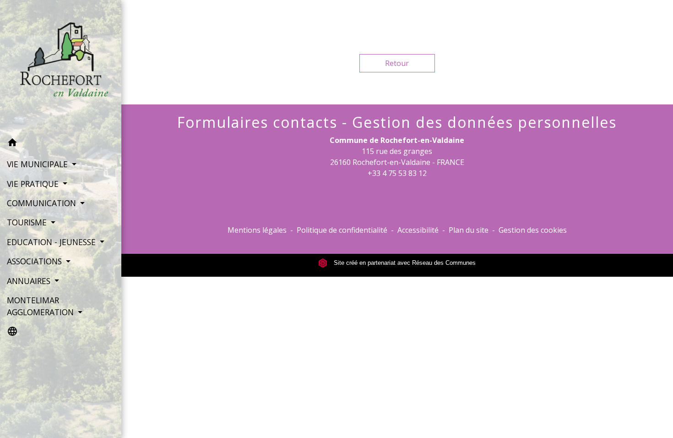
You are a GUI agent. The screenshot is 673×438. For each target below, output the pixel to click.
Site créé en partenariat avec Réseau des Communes (404, 262)
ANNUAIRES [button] (30, 280)
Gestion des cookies (533, 230)
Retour (397, 63)
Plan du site (468, 230)
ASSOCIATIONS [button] (35, 261)
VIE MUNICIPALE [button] (38, 164)
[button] (60, 143)
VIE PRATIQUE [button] (34, 183)
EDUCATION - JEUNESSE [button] (52, 241)
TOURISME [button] (28, 222)
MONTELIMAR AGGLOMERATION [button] (41, 306)
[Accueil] (60, 67)
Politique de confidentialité (342, 230)
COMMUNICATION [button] (42, 202)
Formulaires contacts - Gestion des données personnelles (397, 122)
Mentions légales (257, 230)
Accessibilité (418, 230)
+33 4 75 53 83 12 (397, 173)
